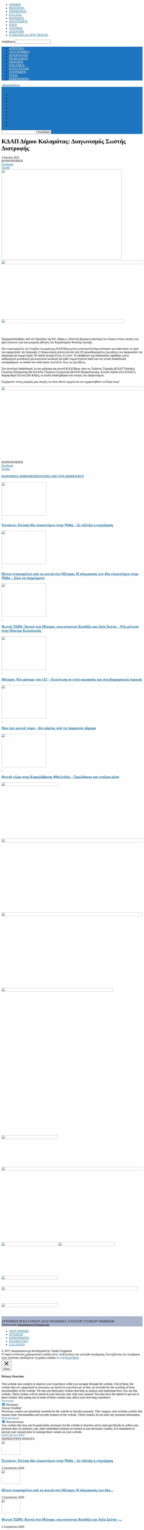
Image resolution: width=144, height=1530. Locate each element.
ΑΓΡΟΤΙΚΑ (16, 48)
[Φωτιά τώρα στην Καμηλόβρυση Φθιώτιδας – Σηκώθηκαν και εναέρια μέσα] (24, 766)
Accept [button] (60, 1357)
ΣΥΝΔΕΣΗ (16, 1334)
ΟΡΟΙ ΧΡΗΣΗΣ (19, 1331)
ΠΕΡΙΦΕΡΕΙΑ (18, 11)
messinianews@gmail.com (33, 1324)
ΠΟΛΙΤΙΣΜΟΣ (18, 21)
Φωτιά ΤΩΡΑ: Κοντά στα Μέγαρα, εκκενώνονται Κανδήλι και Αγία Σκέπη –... (62, 1519)
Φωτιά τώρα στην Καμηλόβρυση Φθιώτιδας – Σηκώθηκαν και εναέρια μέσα (60, 777)
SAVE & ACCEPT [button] (13, 1435)
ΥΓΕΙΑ (13, 75)
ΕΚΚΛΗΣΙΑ (17, 65)
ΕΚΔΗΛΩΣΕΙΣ (18, 58)
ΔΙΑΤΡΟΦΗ (16, 31)
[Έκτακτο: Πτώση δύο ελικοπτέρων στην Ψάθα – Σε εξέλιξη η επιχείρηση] (24, 514)
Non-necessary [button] (10, 1418)
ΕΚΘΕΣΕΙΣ (16, 61)
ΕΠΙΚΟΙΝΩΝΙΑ (19, 78)
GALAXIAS (17, 1344)
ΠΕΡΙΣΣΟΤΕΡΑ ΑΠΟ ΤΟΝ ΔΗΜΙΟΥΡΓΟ (56, 476)
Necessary (12, 1404)
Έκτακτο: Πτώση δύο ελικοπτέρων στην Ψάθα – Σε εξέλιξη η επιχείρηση (57, 525)
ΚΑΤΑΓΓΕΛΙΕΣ (19, 68)
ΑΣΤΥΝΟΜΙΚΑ (19, 51)
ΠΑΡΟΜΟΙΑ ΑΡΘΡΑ (15, 476)
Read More (72, 1357)
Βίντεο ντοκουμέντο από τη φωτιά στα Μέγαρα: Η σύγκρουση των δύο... (57, 1490)
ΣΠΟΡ (13, 24)
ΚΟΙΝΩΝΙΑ (16, 18)
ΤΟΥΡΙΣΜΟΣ (17, 72)
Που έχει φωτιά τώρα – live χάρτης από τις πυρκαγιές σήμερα (49, 728)
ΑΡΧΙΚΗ (15, 4)
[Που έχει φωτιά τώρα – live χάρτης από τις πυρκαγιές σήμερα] (24, 717)
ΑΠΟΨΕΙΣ (15, 28)
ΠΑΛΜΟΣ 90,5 (18, 1341)
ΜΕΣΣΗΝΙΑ (17, 8)
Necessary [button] (8, 1400)
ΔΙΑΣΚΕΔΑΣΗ (18, 55)
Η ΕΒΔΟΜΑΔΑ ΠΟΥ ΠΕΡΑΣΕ (28, 35)
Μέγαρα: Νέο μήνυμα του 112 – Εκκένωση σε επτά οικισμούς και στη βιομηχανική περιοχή (72, 679)
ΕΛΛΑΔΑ (15, 14)
